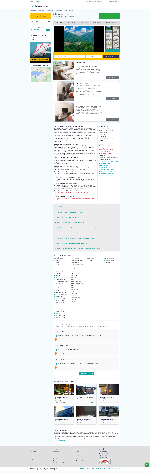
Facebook (78, 451)
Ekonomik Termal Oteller (105, 165)
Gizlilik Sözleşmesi (106, 468)
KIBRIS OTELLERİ (115, 6)
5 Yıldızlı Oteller (57, 461)
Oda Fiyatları (59, 22)
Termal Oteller (56, 451)
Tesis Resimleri (97, 22)
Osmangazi (61, 399)
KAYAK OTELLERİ (103, 6)
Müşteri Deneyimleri (111, 22)
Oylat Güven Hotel (68, 10)
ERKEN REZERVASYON (78, 6)
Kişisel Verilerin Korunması (83, 468)
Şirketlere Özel (34, 453)
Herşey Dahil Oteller (58, 455)
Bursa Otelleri (41, 10)
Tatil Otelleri (56, 453)
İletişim (32, 459)
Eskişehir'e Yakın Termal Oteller (106, 173)
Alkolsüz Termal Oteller (104, 163)
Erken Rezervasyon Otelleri (60, 463)
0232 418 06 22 (103, 456)
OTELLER (67, 6)
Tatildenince (33, 10)
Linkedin (78, 459)
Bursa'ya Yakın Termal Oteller (106, 175)
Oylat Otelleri (59, 10)
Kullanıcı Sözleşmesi (96, 468)
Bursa (56, 399)
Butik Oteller (56, 459)
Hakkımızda (33, 451)
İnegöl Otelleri (50, 10)
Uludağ (83, 399)
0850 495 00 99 (103, 458)
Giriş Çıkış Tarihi (58, 54)
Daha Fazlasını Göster (86, 373)
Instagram (78, 455)
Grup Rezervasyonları (35, 455)
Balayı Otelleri (56, 457)
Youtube (78, 457)
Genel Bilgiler (84, 22)
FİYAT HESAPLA (110, 56)
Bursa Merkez (62, 421)
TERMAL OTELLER (91, 6)
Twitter (78, 453)
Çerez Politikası (116, 468)
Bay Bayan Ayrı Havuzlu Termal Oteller (108, 161)
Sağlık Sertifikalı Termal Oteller (106, 167)
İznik (104, 421)
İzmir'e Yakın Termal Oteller (105, 171)
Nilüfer (105, 399)
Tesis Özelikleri (71, 22)
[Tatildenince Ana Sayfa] (39, 6)
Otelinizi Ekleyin (103, 451)
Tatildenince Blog (80, 461)
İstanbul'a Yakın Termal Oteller (106, 169)
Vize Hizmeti (33, 457)
